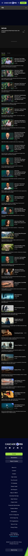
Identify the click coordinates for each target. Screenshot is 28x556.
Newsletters (14, 457)
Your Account (14, 480)
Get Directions (14, 536)
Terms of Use (14, 524)
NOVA (3, 28)
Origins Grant (14, 502)
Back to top (14, 550)
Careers (14, 473)
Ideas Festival (14, 499)
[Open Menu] (26, 7)
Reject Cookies (14, 461)
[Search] (18, 3)
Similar (8, 53)
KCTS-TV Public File (14, 514)
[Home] (14, 444)
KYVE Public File (14, 518)
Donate (23, 3)
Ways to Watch (14, 492)
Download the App (14, 496)
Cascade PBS (13, 542)
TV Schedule (14, 483)
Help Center (14, 477)
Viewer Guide (14, 486)
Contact (14, 470)
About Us (14, 467)
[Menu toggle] (2, 3)
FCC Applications (14, 521)
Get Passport (14, 489)
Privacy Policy (14, 527)
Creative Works (14, 508)
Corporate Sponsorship (14, 505)
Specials (3, 53)
